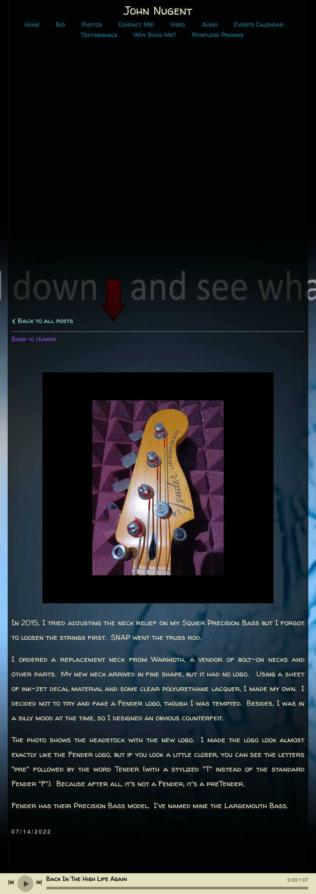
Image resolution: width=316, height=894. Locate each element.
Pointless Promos (218, 35)
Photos (92, 24)
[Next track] (38, 882)
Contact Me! (136, 24)
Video (177, 24)
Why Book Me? (155, 35)
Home (32, 24)
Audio (210, 24)
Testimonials (99, 35)
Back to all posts (44, 320)
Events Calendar (259, 24)
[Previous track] (11, 882)
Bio (60, 24)
